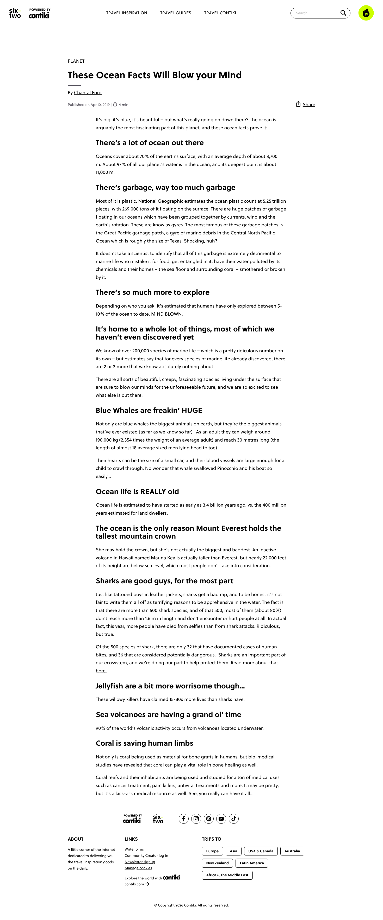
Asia (233, 851)
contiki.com (135, 884)
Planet (76, 61)
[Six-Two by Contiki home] (15, 13)
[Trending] (366, 13)
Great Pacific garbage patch (134, 232)
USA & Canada (260, 851)
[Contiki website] (132, 818)
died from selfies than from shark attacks (210, 626)
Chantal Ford (88, 92)
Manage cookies (138, 868)
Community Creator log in (146, 855)
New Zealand (217, 863)
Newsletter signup (140, 861)
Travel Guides (175, 13)
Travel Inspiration (126, 13)
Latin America (252, 863)
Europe (212, 851)
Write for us (134, 849)
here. (101, 670)
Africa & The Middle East (227, 875)
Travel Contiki (220, 13)
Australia (292, 851)
